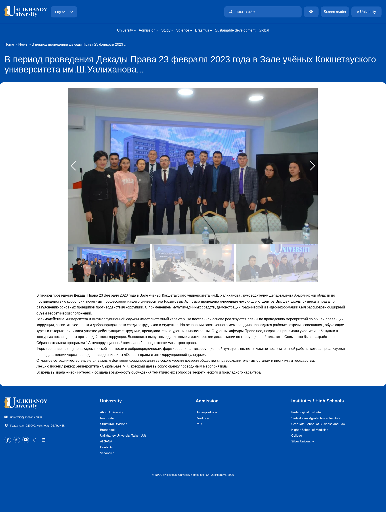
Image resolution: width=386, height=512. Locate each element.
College (296, 435)
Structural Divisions (113, 424)
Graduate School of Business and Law (318, 424)
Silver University (302, 441)
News (22, 44)
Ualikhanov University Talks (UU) (123, 435)
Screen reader (335, 12)
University (111, 400)
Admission (207, 400)
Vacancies (107, 453)
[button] (313, 166)
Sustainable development (235, 30)
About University (111, 412)
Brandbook (107, 429)
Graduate (202, 418)
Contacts (106, 447)
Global (264, 30)
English (60, 12)
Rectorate (107, 418)
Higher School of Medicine (309, 429)
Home (9, 44)
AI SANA (106, 441)
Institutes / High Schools (317, 400)
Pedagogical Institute (306, 412)
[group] (193, 166)
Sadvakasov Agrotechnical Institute (315, 418)
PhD (199, 424)
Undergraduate (206, 412)
